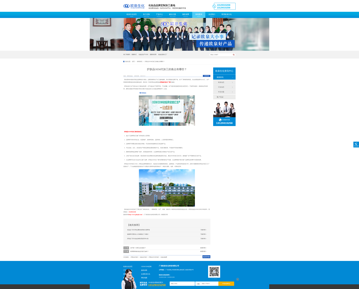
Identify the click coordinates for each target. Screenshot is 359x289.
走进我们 (211, 15)
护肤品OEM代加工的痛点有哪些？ (155, 61)
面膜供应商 (153, 54)
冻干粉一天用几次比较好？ (138, 248)
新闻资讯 (140, 61)
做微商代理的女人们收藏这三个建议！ (138, 234)
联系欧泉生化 (227, 15)
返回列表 (206, 76)
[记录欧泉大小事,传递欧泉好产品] (179, 50)
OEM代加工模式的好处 (135, 131)
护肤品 (126, 131)
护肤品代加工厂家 (165, 82)
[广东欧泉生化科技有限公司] (237, 280)
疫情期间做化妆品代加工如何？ (139, 251)
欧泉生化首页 (132, 15)
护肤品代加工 (135, 257)
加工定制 (146, 15)
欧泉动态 (221, 82)
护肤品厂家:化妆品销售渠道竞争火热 (137, 238)
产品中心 (159, 15)
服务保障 (185, 15)
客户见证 (220, 97)
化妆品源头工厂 (162, 54)
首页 (133, 61)
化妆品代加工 (144, 257)
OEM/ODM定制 (146, 266)
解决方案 (172, 15)
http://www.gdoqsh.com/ (135, 214)
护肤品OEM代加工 (154, 257)
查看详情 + (203, 248)
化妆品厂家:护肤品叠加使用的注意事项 (138, 230)
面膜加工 (134, 54)
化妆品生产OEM (143, 54)
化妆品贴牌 (164, 257)
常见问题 (221, 92)
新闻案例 (198, 15)
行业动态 (221, 87)
